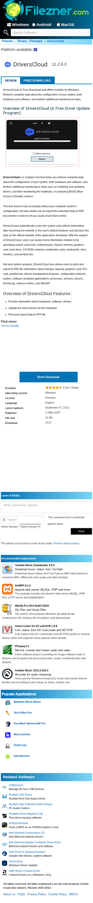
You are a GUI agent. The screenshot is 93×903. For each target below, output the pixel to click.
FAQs (21, 894)
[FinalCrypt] (8, 746)
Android (43, 25)
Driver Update (10, 325)
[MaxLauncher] (8, 735)
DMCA (73, 894)
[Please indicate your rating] (47, 387)
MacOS (67, 25)
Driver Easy (15, 861)
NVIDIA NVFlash (18, 823)
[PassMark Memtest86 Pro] (8, 724)
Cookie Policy (57, 894)
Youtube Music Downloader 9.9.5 (35, 565)
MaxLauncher (22, 734)
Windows (20, 25)
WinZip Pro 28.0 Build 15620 (32, 605)
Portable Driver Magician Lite (26, 813)
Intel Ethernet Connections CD (27, 832)
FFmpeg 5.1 (22, 646)
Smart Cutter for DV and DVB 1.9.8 (36, 626)
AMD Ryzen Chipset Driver (24, 870)
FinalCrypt (20, 745)
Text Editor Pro (23, 712)
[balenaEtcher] (8, 756)
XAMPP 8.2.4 (23, 585)
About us (9, 894)
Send (81, 531)
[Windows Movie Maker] (8, 702)
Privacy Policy (36, 894)
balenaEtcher (22, 756)
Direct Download (48, 377)
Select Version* (10, 526)
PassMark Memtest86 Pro (30, 723)
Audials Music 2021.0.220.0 (31, 670)
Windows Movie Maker (27, 701)
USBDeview (16, 785)
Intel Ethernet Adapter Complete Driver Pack (35, 842)
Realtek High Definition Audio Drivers (31, 804)
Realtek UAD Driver (20, 794)
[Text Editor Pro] (8, 713)
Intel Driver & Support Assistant (27, 851)
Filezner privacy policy (66, 543)
